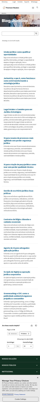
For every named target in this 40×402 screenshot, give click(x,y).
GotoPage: (10, 342)
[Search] (37, 7)
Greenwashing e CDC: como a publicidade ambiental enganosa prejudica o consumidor (18, 296)
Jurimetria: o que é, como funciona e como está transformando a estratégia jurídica (19, 81)
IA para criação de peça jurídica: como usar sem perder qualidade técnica (20, 165)
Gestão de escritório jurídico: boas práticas (18, 192)
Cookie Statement (8, 394)
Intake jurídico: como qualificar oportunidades (17, 53)
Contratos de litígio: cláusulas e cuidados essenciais (17, 220)
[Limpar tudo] (32, 33)
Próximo (24, 334)
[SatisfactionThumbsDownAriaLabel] (36, 325)
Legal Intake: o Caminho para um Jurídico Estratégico (18, 110)
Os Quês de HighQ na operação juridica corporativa (17, 273)
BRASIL (4, 13)
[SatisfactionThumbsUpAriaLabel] (32, 325)
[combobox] (20, 34)
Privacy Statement (19, 394)
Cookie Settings (20, 399)
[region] (20, 388)
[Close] (38, 377)
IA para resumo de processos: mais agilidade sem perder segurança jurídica (18, 140)
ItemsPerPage (28, 342)
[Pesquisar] (36, 33)
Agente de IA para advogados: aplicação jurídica (17, 249)
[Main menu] (33, 8)
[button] (20, 359)
